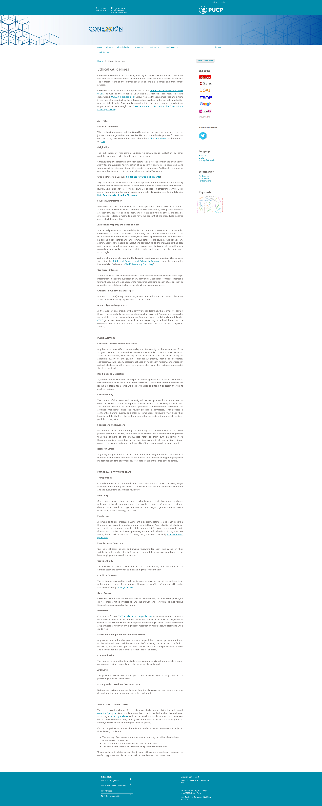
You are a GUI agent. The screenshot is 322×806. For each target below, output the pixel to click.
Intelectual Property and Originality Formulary (137, 261)
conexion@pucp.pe (106, 713)
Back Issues (154, 47)
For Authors (204, 178)
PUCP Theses (106, 791)
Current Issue (139, 47)
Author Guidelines (157, 138)
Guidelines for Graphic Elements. (120, 195)
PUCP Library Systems (110, 780)
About (109, 47)
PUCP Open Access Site (110, 796)
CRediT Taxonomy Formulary (138, 264)
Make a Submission (205, 60)
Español (202, 155)
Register (214, 2)
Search (220, 47)
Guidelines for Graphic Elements (143, 176)
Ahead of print (123, 47)
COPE (100, 320)
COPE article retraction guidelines (135, 616)
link (103, 141)
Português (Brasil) (206, 160)
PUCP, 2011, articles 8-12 (122, 96)
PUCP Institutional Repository (113, 785)
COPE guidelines (119, 716)
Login (222, 2)
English (202, 158)
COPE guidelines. (125, 587)
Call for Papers (105, 52)
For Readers (204, 176)
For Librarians (205, 180)
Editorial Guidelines (171, 47)
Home (99, 47)
